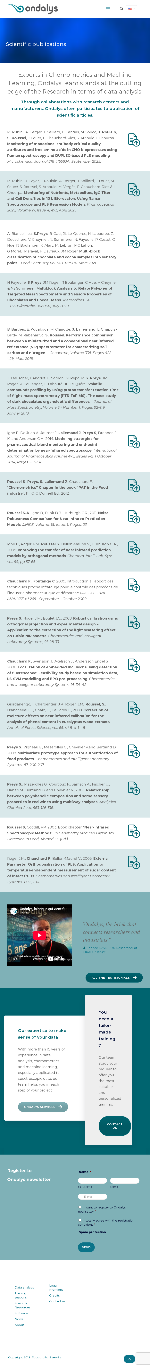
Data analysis (24, 1287)
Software (21, 1313)
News (19, 1319)
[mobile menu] (108, 8)
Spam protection (92, 1232)
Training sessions (21, 1295)
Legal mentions (56, 1287)
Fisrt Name (85, 1186)
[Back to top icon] (129, 1359)
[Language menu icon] (131, 8)
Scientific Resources (22, 1305)
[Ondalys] (33, 9)
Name (85, 1172)
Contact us (115, 1126)
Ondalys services (39, 1107)
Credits (54, 1295)
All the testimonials (111, 977)
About (19, 1325)
